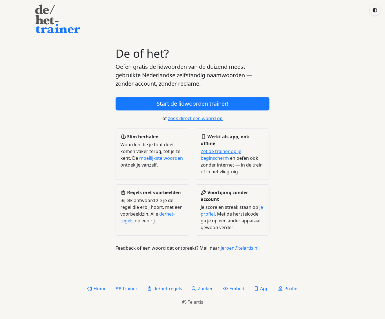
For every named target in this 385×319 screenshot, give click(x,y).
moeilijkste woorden (161, 158)
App (264, 288)
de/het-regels (167, 288)
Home (99, 288)
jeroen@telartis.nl (239, 248)
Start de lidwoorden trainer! (192, 103)
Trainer (129, 288)
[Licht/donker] (374, 10)
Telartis (195, 302)
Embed (236, 288)
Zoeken (205, 288)
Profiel (290, 288)
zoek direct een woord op (195, 118)
